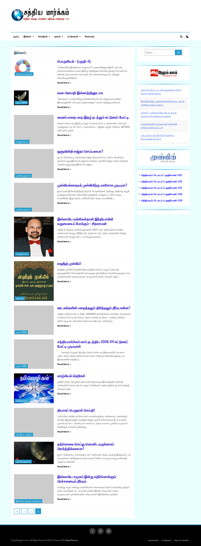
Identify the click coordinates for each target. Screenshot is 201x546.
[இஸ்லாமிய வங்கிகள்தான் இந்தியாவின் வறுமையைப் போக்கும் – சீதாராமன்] (34, 236)
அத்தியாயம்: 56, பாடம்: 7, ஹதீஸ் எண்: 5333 (161, 175)
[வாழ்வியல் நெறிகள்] (34, 388)
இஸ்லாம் (27, 36)
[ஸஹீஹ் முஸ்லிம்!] (34, 281)
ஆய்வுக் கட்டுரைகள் (24, 74)
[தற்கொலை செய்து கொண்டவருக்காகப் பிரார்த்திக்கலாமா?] (34, 453)
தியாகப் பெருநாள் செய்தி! (76, 410)
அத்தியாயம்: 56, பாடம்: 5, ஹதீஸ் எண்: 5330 (161, 194)
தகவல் (57, 36)
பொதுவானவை (22, 141)
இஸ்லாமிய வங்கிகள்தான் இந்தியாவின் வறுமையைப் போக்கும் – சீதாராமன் (85, 221)
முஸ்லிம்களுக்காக (23, 175)
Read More (63, 82)
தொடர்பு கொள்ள (181, 540)
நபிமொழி (19, 298)
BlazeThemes (72, 540)
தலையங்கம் (153, 540)
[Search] (178, 52)
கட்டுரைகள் (72, 36)
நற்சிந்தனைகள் (22, 400)
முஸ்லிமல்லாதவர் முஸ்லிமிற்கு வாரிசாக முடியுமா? (92, 185)
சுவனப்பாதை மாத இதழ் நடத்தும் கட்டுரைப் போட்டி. (93, 117)
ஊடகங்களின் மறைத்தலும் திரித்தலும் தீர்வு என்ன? (93, 307)
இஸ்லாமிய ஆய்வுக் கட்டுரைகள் (28, 501)
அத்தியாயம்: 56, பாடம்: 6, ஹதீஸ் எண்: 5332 (161, 181)
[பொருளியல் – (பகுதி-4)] (34, 68)
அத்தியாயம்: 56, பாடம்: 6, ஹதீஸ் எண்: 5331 (161, 187)
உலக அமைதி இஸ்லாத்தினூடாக (80, 92)
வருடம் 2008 (21, 102)
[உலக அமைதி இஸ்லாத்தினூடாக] (34, 97)
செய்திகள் (43, 36)
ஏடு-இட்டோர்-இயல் (24, 434)
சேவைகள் (89, 36)
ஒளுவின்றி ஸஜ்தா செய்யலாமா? (80, 151)
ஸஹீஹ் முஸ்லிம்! (69, 263)
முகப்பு (16, 36)
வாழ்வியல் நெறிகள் (71, 375)
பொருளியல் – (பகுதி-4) (73, 61)
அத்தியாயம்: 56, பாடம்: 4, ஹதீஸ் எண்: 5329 (161, 200)
